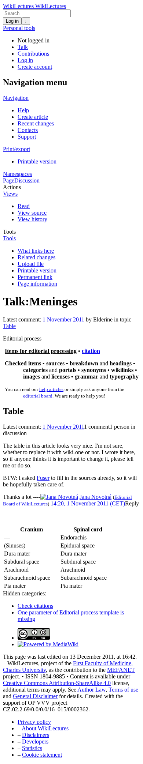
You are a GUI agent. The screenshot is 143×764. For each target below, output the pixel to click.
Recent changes (36, 123)
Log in (12, 21)
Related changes (36, 257)
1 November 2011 (63, 319)
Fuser (43, 478)
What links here (36, 251)
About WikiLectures (45, 728)
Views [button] (10, 194)
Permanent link (35, 277)
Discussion (27, 180)
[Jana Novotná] (59, 497)
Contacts (28, 130)
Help (23, 110)
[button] (132, 503)
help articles (51, 389)
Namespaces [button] (17, 174)
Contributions (33, 53)
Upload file (31, 264)
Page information (37, 284)
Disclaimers (35, 735)
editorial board (37, 396)
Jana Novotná (95, 497)
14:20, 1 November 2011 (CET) (88, 503)
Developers (35, 741)
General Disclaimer (35, 696)
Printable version (37, 161)
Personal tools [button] (19, 28)
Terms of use (123, 689)
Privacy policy (34, 722)
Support (27, 136)
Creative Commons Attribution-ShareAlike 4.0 (57, 683)
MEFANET (121, 670)
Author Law (91, 689)
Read (24, 206)
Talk (23, 47)
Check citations (35, 606)
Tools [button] (9, 232)
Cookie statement (42, 755)
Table (9, 326)
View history (32, 219)
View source (32, 213)
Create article (33, 117)
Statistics (32, 748)
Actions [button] (12, 187)
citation (91, 351)
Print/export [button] (16, 149)
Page (8, 180)
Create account (35, 67)
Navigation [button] (16, 98)
